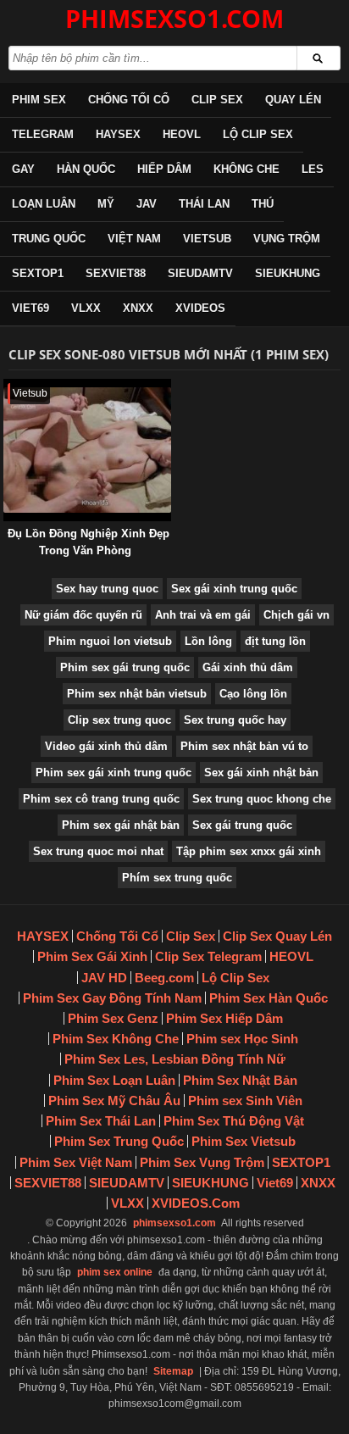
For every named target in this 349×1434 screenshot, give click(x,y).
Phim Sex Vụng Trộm (202, 1162)
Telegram (43, 134)
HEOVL (182, 134)
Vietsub (207, 238)
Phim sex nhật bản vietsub (137, 693)
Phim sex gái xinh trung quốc (113, 772)
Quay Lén (293, 99)
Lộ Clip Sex (258, 134)
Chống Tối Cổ (128, 99)
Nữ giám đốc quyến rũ (83, 615)
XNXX (138, 308)
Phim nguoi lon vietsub (110, 641)
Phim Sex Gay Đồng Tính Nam (112, 998)
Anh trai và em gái (203, 615)
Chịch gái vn (296, 615)
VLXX (86, 308)
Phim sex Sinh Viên (245, 1100)
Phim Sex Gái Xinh (92, 956)
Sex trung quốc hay (235, 720)
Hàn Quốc (86, 169)
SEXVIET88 (116, 273)
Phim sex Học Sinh (242, 1038)
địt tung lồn (275, 641)
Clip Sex (217, 99)
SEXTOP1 (38, 273)
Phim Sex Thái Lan (101, 1121)
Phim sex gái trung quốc (125, 667)
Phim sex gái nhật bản (121, 825)
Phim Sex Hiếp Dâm (224, 1018)
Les (313, 169)
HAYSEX (118, 134)
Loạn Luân (43, 203)
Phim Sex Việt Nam (75, 1162)
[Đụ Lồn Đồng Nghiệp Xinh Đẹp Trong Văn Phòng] (6, 387)
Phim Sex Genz (113, 1018)
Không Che (246, 169)
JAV (146, 203)
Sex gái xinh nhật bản (261, 772)
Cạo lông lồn (253, 693)
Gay (23, 169)
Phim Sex (39, 99)
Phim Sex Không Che (116, 1038)
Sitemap (173, 1371)
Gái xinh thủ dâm (247, 667)
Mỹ (105, 203)
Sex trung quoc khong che (261, 798)
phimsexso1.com (174, 1223)
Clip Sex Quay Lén (277, 936)
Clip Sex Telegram (208, 956)
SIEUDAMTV (200, 273)
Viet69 (30, 308)
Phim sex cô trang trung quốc (101, 798)
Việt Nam (134, 238)
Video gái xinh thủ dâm (106, 746)
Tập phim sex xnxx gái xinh (248, 851)
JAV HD (104, 977)
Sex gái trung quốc (242, 825)
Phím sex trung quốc (177, 877)
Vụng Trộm (286, 238)
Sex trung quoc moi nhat (98, 851)
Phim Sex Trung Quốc (119, 1141)
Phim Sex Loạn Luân (114, 1080)
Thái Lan (204, 203)
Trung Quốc (49, 238)
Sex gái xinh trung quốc (234, 588)
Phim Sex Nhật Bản (240, 1080)
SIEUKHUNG (287, 273)
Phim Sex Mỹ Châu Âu (114, 1100)
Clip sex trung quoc (119, 720)
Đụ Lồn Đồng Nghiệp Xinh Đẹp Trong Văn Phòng (88, 542)
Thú (263, 203)
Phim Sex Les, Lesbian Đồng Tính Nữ (174, 1059)
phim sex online (114, 1272)
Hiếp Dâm (164, 169)
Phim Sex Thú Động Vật (233, 1121)
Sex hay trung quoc (107, 588)
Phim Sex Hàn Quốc (268, 998)
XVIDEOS (200, 308)
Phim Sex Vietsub (243, 1141)
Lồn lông (208, 641)
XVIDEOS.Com (196, 1203)
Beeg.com (164, 977)
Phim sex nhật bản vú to (244, 746)
